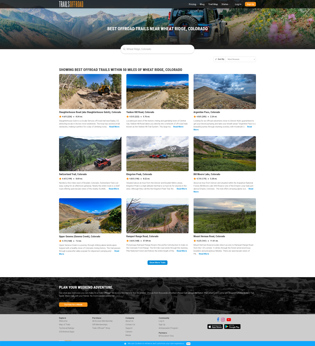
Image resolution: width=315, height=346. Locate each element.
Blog (202, 4)
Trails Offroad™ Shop (101, 328)
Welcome (63, 321)
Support (129, 328)
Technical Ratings (66, 328)
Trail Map (213, 4)
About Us (129, 321)
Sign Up (250, 4)
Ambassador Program (168, 328)
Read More (114, 127)
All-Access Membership (102, 321)
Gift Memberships (99, 324)
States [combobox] (224, 4)
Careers (129, 332)
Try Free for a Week (73, 304)
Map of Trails (64, 324)
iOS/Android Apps (66, 332)
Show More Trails (157, 262)
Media (128, 335)
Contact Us (130, 324)
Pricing (192, 4)
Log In (238, 4)
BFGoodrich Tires (166, 336)
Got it (188, 344)
